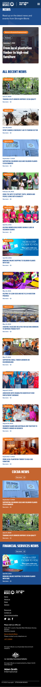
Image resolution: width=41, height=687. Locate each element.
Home (6, 597)
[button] (38, 4)
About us (7, 599)
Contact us (7, 612)
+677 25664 (8, 639)
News (6, 602)
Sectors (6, 605)
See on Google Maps (11, 634)
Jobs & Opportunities (11, 615)
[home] (15, 4)
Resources (7, 610)
